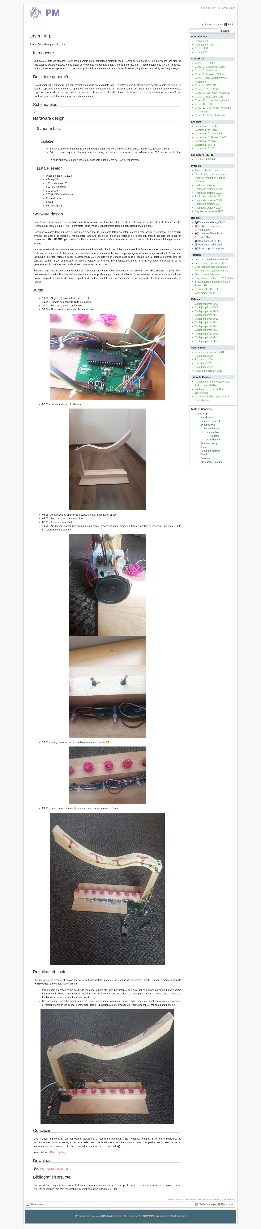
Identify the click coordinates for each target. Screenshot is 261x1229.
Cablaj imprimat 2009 (206, 303)
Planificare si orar (204, 44)
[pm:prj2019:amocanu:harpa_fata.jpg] (107, 1066)
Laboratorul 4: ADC (205, 141)
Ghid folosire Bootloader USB (211, 263)
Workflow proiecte (205, 185)
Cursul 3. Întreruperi (206, 70)
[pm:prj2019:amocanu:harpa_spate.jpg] (107, 889)
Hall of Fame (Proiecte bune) (211, 174)
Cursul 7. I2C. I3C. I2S (207, 89)
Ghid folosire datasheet (207, 274)
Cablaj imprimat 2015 (206, 326)
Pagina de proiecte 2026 (209, 211)
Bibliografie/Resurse (211, 462)
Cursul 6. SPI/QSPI (206, 85)
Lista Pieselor (212, 439)
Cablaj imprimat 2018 (206, 337)
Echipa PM (201, 52)
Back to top (227, 1204)
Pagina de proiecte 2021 (208, 192)
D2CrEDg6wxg (58, 1152)
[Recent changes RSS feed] (162, 1221)
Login (231, 24)
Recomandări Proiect (206, 289)
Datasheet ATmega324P (211, 222)
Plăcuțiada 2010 (204, 359)
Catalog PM (201, 48)
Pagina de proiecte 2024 (208, 203)
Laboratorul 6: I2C (205, 148)
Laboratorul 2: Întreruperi (208, 133)
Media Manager (207, 1204)
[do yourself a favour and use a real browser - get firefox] (146, 1221)
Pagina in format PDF (57, 1168)
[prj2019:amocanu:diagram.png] (34, 111)
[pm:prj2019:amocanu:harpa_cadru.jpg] (107, 459)
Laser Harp (201, 413)
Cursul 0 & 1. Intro (205, 63)
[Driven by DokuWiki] (130, 1221)
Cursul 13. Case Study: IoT (210, 115)
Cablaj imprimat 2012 (206, 315)
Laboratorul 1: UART (206, 129)
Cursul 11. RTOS (204, 104)
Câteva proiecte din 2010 (208, 370)
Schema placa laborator (211, 248)
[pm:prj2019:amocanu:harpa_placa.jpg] (107, 357)
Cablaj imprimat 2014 (206, 322)
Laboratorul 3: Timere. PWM (210, 137)
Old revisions (37, 1204)
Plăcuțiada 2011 (203, 363)
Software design (209, 443)
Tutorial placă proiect (206, 170)
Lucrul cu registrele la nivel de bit (213, 259)
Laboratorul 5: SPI (205, 144)
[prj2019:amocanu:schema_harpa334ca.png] (38, 134)
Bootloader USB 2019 (210, 241)
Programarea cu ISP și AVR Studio (214, 278)
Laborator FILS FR (205, 159)
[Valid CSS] (114, 1221)
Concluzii (205, 454)
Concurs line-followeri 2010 (210, 352)
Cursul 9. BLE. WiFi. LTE (209, 96)
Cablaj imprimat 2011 (206, 311)
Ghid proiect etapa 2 (206, 293)
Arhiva (40, 1168)
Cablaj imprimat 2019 (206, 341)
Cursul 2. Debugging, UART (210, 66)
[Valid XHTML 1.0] (178, 1221)
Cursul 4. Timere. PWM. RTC (211, 74)
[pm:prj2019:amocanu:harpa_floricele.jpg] (107, 775)
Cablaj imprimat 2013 (206, 318)
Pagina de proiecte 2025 (208, 207)
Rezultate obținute (210, 450)
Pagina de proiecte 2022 (208, 196)
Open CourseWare (218, 8)
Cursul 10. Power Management (212, 100)
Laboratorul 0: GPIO (206, 126)
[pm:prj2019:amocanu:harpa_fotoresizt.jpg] (107, 687)
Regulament (201, 41)
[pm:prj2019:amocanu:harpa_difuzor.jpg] (107, 585)
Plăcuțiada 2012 (204, 367)
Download (205, 458)
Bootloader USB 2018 (210, 244)
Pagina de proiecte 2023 (208, 200)
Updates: (215, 436)
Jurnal (203, 447)
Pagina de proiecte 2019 (208, 189)
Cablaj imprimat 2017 (206, 333)
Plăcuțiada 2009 (204, 355)
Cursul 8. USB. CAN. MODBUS (212, 92)
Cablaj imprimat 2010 (206, 307)
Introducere (206, 417)
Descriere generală (210, 421)
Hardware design (209, 428)
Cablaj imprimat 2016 (206, 329)
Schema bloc (207, 424)
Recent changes (214, 24)
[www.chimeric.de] (98, 1221)
